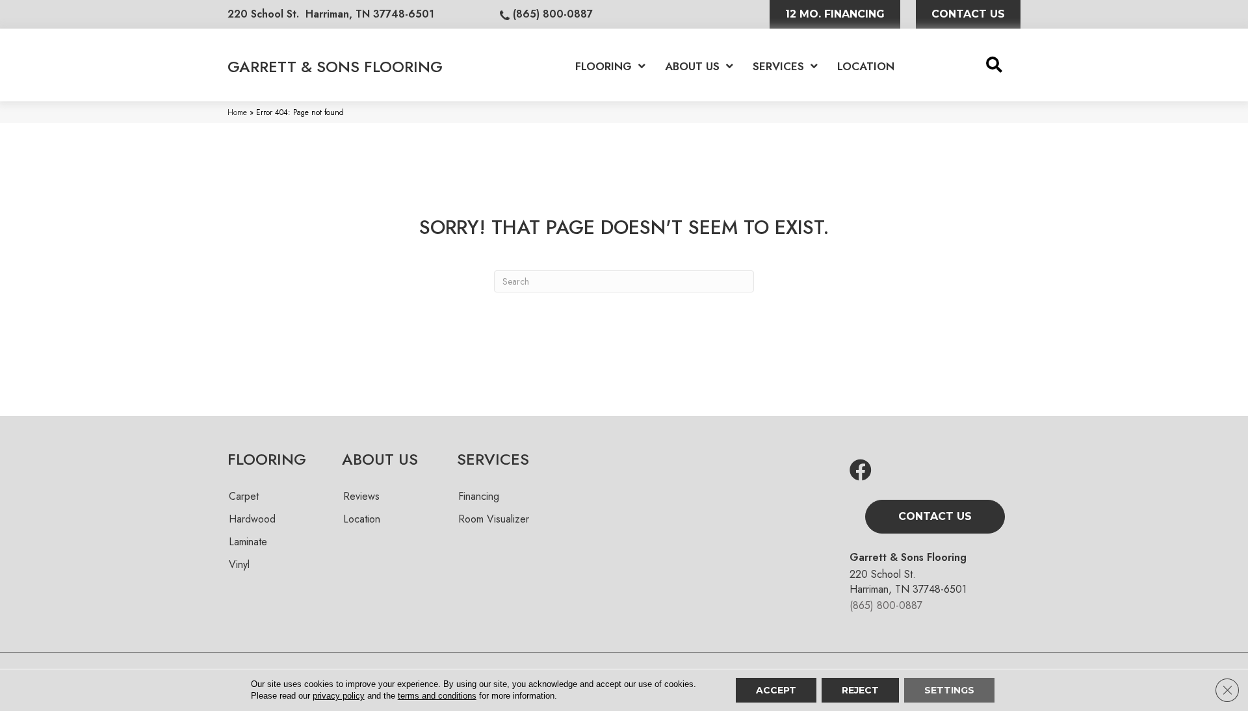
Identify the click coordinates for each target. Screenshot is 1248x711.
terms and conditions (437, 696)
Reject (860, 690)
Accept (776, 690)
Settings (949, 690)
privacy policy (339, 696)
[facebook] (861, 471)
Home (237, 112)
